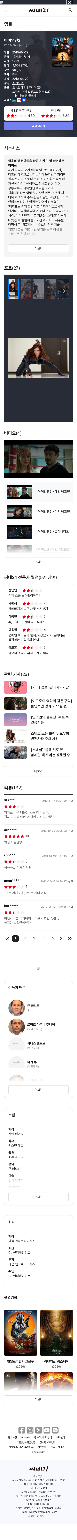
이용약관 (42, 1447)
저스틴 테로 (16, 1146)
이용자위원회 (38, 1452)
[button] (64, 290)
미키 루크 (19, 95)
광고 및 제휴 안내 (43, 1437)
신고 (70, 800)
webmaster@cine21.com (43, 1512)
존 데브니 (14, 1169)
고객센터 (60, 1437)
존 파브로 (18, 83)
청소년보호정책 (47, 1442)
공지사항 (12, 1437)
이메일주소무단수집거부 (21, 1447)
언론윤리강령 (57, 1447)
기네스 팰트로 (31, 91)
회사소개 (25, 1437)
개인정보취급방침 (26, 1442)
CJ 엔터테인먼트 (19, 1253)
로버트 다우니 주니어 (24, 87)
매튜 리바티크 (17, 1157)
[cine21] (38, 10)
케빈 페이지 (16, 1134)
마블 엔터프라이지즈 (21, 1241)
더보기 (38, 248)
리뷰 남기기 (38, 126)
